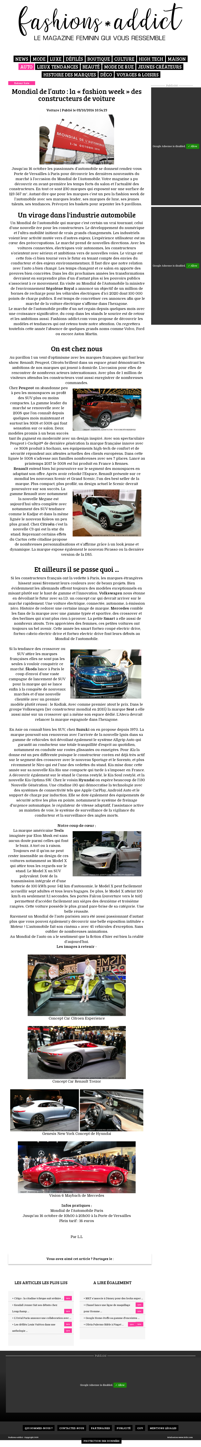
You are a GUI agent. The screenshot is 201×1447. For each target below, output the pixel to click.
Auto (26, 66)
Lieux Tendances (57, 66)
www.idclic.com (185, 1437)
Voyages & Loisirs (137, 74)
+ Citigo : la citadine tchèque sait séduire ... (37, 1298)
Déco (106, 74)
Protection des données (101, 1441)
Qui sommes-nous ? (39, 1428)
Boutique (98, 59)
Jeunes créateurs (160, 66)
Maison (177, 59)
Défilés (74, 59)
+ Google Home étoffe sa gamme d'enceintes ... (112, 1318)
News (21, 59)
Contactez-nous (71, 1428)
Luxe (55, 59)
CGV (140, 1428)
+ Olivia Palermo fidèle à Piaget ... (104, 1324)
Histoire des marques (69, 74)
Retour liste (21, 83)
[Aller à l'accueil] (101, 21)
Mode (39, 59)
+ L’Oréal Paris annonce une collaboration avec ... (41, 1318)
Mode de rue (119, 66)
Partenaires (100, 1428)
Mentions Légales (163, 1428)
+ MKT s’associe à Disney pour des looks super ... (113, 1298)
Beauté (91, 66)
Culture (124, 59)
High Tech (151, 59)
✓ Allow (192, 146)
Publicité (124, 1428)
